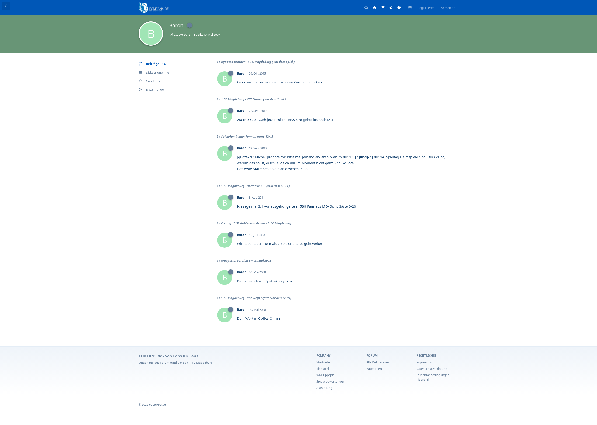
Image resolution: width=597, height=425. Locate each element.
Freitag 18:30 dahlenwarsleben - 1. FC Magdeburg (256, 223)
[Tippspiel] (383, 8)
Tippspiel (322, 369)
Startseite (323, 362)
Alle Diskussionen (378, 362)
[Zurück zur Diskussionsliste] (6, 6)
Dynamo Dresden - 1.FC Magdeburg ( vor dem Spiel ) (258, 62)
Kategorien (374, 369)
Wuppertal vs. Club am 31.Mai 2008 (246, 261)
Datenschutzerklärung (431, 369)
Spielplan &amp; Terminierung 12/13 (247, 136)
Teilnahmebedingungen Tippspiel (432, 377)
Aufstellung (324, 388)
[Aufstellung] (399, 8)
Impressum (424, 362)
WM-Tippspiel (325, 375)
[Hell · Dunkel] (410, 7)
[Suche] (366, 7)
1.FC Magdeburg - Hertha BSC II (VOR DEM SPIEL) (255, 186)
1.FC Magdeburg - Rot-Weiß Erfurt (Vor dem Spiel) (256, 298)
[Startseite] (374, 8)
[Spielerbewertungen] (391, 8)
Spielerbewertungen (330, 381)
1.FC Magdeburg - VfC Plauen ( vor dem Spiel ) (253, 99)
